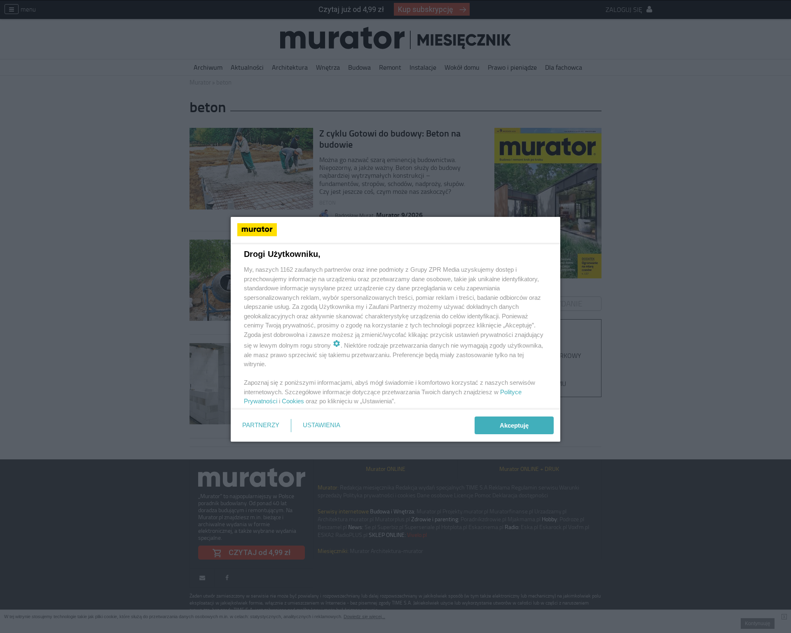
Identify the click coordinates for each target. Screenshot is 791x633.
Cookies (293, 401)
